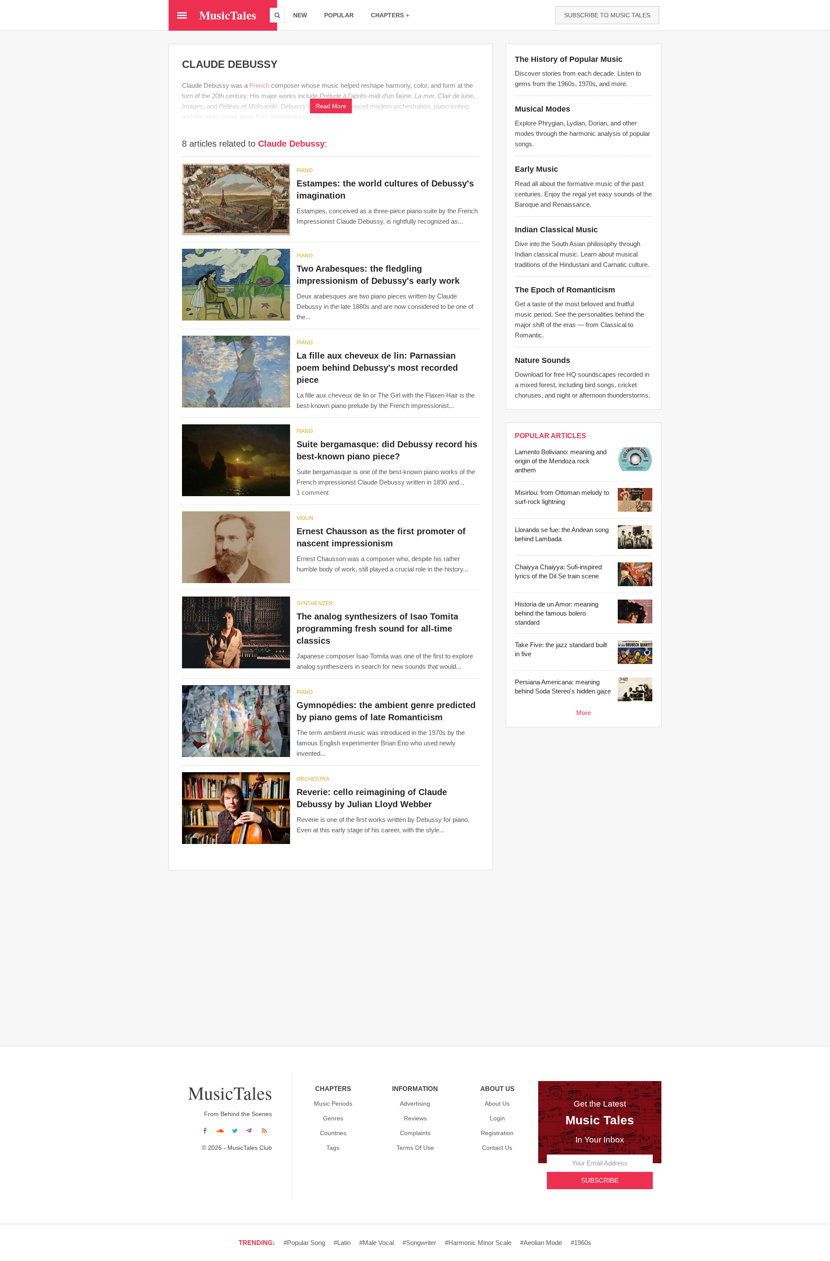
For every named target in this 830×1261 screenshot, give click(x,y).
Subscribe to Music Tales (607, 15)
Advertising (415, 1103)
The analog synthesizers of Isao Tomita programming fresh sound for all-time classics (377, 628)
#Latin (342, 1242)
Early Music (536, 169)
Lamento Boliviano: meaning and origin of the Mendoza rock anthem (561, 461)
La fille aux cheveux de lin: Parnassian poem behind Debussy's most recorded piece (377, 368)
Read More (331, 106)
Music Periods (333, 1103)
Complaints (415, 1132)
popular (339, 15)
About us (497, 1103)
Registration (497, 1132)
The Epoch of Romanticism (565, 290)
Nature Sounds (542, 360)
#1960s (581, 1242)
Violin (305, 518)
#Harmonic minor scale (478, 1242)
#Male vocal (376, 1242)
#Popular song (304, 1242)
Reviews (415, 1118)
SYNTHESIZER (315, 603)
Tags (332, 1147)
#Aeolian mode (541, 1242)
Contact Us (497, 1147)
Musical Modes (542, 109)
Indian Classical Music (556, 229)
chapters (387, 15)
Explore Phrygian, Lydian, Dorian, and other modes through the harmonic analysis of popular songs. (582, 133)
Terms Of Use (415, 1147)
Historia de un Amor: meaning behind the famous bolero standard (556, 613)
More (583, 712)
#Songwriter (419, 1242)
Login (497, 1118)
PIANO (305, 170)
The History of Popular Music (568, 59)
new (300, 15)
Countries (333, 1132)
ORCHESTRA (313, 779)
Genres (333, 1118)
